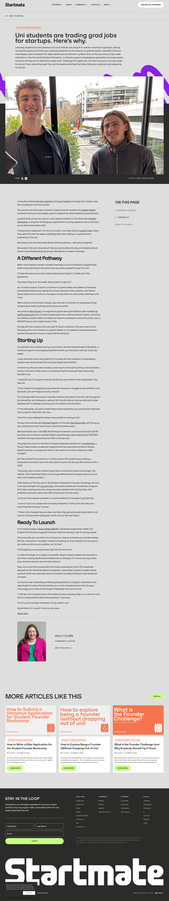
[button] (57, 5)
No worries (29, 893)
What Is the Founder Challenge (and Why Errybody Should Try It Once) (136, 746)
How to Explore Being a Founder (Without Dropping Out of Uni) (80, 746)
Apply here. (22, 613)
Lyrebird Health (87, 210)
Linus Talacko (64, 201)
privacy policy (42, 893)
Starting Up (123, 217)
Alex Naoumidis (78, 423)
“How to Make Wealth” (48, 529)
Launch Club (85, 230)
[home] (15, 5)
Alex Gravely (35, 311)
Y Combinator (87, 443)
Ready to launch (124, 224)
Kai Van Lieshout (44, 201)
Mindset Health (50, 423)
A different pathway (125, 210)
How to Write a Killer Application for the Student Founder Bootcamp (29, 746)
